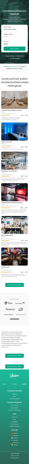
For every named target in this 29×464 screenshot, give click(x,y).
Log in (14, 396)
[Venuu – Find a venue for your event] (14, 5)
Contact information (14, 410)
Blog (14, 419)
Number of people (8, 34)
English (24, 384)
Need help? (14, 408)
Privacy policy (14, 458)
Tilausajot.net (15, 424)
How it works (14, 405)
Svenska (14, 384)
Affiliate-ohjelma (14, 426)
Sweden (15, 440)
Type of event (7, 27)
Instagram (14, 422)
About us (14, 417)
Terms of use (14, 456)
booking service (14, 66)
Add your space (14, 399)
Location (6, 41)
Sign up (14, 394)
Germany (15, 442)
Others (15, 445)
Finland (15, 438)
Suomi (4, 384)
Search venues (14, 49)
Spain (15, 433)
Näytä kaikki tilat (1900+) (14, 285)
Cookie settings (14, 453)
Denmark (15, 435)
